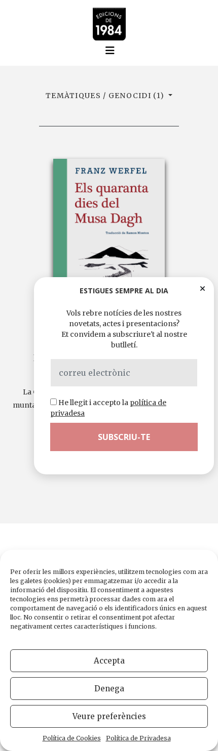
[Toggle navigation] (110, 51)
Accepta (109, 661)
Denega (109, 688)
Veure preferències (109, 716)
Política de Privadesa (138, 738)
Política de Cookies (72, 738)
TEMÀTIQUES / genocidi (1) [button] (106, 95)
